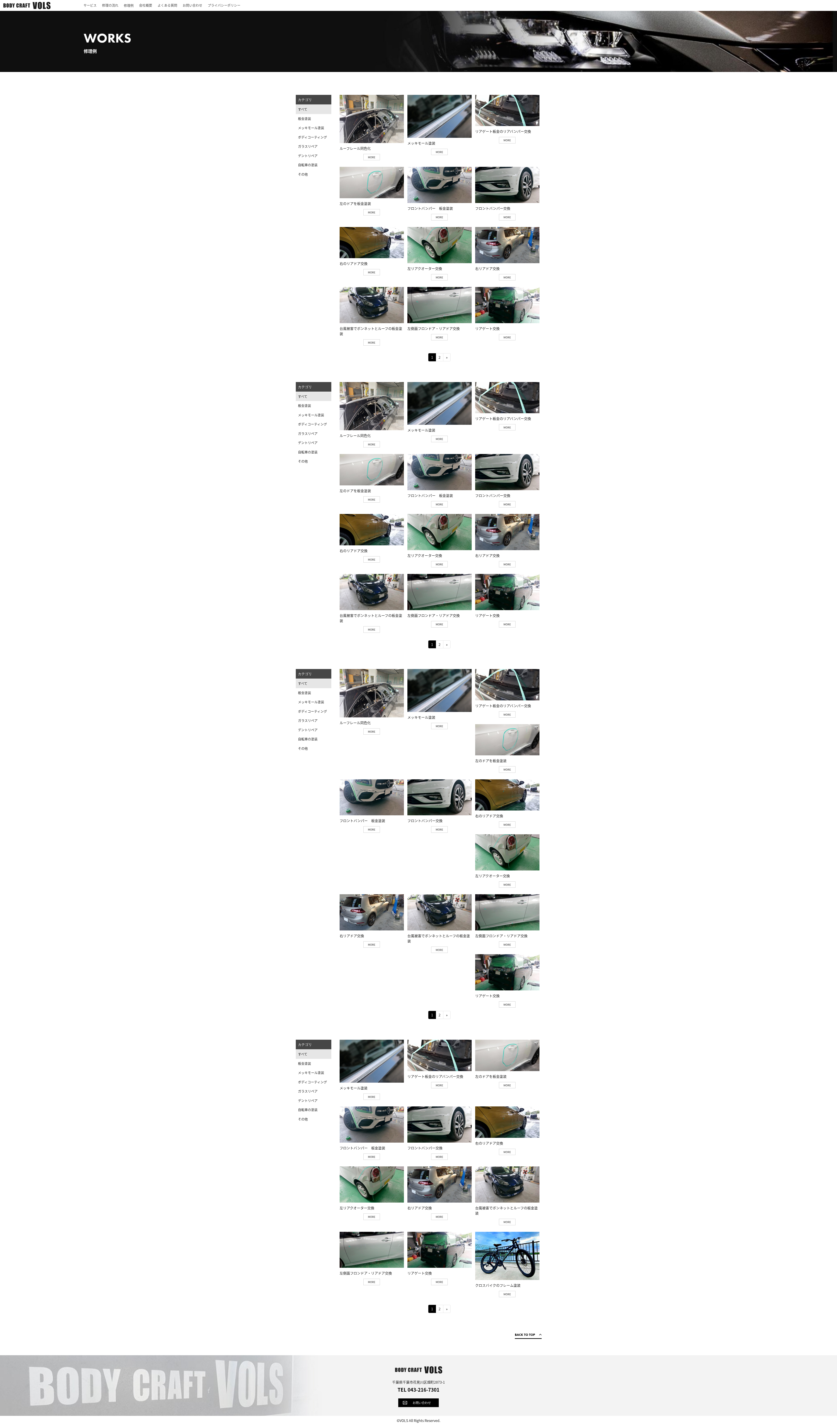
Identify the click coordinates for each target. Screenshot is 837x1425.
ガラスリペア (308, 146)
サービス (90, 5)
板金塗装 (304, 118)
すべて (302, 109)
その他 (303, 174)
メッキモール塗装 (311, 127)
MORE (371, 157)
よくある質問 (167, 5)
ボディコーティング (312, 137)
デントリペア (308, 155)
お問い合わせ (192, 5)
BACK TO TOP (525, 1335)
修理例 (129, 5)
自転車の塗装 (308, 164)
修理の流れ (110, 5)
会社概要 (145, 5)
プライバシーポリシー (224, 5)
